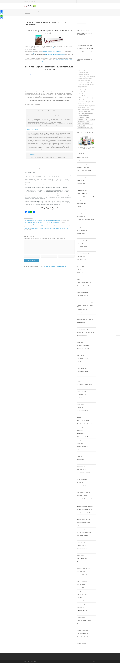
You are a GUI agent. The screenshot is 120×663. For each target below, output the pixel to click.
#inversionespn (80, 89)
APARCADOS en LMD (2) (82, 203)
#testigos (87, 117)
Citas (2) (78, 279)
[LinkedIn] (83, 1)
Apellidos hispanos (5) (81, 209)
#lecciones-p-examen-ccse (90, 89)
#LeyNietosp (89, 95)
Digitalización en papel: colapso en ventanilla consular (84, 34)
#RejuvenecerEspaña (89, 113)
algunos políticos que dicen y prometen (57, 47)
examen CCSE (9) (80, 400)
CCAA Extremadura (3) (81, 259)
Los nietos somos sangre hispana (84, 37)
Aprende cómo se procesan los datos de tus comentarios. (54, 266)
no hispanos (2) (80, 525)
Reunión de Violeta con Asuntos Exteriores (86, 51)
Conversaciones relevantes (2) (83, 312)
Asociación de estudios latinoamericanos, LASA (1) (85, 220)
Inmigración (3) (80, 456)
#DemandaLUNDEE (81, 78)
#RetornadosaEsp (81, 117)
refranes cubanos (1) (81, 578)
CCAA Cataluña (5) (80, 256)
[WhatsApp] (1, 16)
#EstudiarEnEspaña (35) (82, 177)
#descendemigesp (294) (82, 173)
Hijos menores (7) (80, 430)
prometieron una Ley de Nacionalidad (41, 53)
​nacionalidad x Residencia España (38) (85, 516)
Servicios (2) (79, 597)
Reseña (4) (79, 591)
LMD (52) (79, 489)
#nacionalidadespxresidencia (83, 103)
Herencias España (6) (81, 427)
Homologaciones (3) (81, 440)
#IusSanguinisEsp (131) (82, 190)
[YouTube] (86, 1)
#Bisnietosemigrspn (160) (82, 160)
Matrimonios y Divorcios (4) (82, 495)
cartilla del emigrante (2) (82, 240)
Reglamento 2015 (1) (81, 587)
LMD (91, 123)
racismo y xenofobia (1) (82, 565)
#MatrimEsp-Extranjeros (82, 99)
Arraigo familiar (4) (81, 216)
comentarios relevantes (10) (83, 285)
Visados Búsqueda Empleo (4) (83, 633)
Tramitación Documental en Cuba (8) (84, 620)
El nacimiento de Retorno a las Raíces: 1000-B (85, 26)
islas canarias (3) (80, 459)
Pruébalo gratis (49, 208)
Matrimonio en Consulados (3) (83, 492)
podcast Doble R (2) (81, 542)
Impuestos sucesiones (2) (82, 446)
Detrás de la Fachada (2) (82, 335)
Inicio (94, 661)
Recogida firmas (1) (81, 571)
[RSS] (94, 1)
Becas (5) (79, 227)
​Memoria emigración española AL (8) (84, 498)
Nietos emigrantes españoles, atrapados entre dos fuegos (36, 224)
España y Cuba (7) (80, 387)
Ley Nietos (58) (80, 482)
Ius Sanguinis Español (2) (82, 462)
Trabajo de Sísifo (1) (81, 614)
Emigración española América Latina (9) (85, 361)
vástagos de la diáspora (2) (82, 630)
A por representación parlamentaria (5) (85, 200)
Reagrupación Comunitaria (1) (83, 568)
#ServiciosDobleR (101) (81, 193)
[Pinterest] (92, 1)
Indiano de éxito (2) (81, 449)
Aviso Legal (34, 661)
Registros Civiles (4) (81, 584)
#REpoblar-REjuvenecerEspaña (83, 115)
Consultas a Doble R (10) (82, 309)
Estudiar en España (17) (82, 391)
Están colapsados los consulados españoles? (84, 55)
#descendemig (89, 78)
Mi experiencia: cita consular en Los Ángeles (84, 60)
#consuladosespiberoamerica (83, 74)
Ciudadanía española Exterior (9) (84, 282)
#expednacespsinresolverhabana (84, 80)
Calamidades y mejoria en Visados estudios (84, 41)
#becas (79, 70)
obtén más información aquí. (37, 185)
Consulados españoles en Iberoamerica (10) (85, 306)
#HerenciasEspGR (81, 82)
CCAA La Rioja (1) (80, 266)
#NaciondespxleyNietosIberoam (84, 105)
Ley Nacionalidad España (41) (83, 479)
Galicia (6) (79, 417)
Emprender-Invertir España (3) (83, 371)
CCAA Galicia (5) (80, 262)
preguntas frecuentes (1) (82, 545)
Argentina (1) (79, 213)
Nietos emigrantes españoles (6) (83, 519)
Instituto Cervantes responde (83, 123)
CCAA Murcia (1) (80, 269)
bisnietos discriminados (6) (82, 230)
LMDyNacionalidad (81, 125)
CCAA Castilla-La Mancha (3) (83, 253)
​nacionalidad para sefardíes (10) (83, 512)
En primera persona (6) (82, 374)
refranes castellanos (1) (82, 574)
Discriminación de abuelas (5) (83, 348)
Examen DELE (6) (80, 404)
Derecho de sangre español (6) (83, 325)
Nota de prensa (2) (81, 529)
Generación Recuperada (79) (83, 420)
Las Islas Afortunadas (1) (82, 476)
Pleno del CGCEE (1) (81, 538)
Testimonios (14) (80, 607)
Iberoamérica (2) (80, 443)
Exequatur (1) (80, 407)
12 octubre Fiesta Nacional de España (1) (85, 196)
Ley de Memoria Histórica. (45, 55)
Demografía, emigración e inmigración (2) (85, 319)
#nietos (88, 107)
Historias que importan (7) (82, 436)
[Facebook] (78, 1)
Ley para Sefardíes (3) (81, 485)
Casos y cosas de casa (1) (82, 246)
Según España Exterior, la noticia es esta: (33, 106)
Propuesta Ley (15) (81, 552)
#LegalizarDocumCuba (82, 91)
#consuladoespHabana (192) (83, 167)
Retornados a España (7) (82, 594)
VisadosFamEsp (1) (81, 640)
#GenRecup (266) (80, 180)
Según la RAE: (32, 154)
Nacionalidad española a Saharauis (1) (85, 506)
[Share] (1, 18)
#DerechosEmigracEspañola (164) (84, 170)
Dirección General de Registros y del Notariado (55, 54)
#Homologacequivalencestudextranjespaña (86, 84)
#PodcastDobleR (81, 113)
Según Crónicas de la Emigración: (32, 129)
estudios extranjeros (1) (82, 394)
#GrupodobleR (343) (81, 183)
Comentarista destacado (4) (82, 289)
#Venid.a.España (88, 119)
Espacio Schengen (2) (81, 378)
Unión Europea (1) (80, 623)
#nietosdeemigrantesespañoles (83, 109)
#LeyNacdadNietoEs (81, 95)
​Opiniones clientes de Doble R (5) (84, 532)
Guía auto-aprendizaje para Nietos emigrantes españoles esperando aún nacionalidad (42, 222)
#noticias (92, 109)
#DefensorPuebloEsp (91, 76)
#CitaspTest (84, 70)
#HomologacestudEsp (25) (82, 187)
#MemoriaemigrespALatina (83, 101)
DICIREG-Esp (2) (80, 342)
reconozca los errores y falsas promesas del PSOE (53, 51)
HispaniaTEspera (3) (81, 433)
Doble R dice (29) (80, 355)
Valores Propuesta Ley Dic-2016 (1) (84, 627)
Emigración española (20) (82, 358)
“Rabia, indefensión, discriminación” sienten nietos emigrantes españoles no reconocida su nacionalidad (46, 228)
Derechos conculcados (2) (82, 329)
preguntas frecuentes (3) (82, 548)
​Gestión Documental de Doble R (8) (84, 423)
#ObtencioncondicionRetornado (84, 111)
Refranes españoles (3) (81, 581)
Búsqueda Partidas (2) (81, 236)
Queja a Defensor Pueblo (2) (83, 558)
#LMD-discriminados (81, 97)
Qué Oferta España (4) (81, 555)
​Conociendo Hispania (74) (82, 295)
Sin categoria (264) (81, 604)
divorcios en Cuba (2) (81, 352)
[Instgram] (89, 1)
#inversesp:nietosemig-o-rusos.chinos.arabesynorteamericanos (85, 87)
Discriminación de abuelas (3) (83, 345)
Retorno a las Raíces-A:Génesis (83, 30)
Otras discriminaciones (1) (82, 535)
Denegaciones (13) (81, 322)
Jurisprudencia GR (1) (81, 466)
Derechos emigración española (83, 121)
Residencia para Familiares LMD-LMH (85, 48)
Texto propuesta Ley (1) (82, 610)
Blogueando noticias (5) (82, 233)
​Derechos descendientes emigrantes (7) (85, 332)
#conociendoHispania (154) (82, 164)
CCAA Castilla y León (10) (82, 249)
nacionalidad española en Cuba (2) (84, 509)
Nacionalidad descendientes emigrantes (85, 127)
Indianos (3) (79, 453)
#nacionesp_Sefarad (81, 107)
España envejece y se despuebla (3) (84, 384)
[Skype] (80, 1)
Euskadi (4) (79, 397)
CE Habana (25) (80, 272)
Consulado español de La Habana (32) (85, 302)
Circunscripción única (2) (82, 276)
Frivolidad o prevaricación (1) (83, 414)
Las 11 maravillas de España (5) (83, 472)
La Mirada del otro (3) (81, 469)
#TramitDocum (80, 119)
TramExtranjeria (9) (81, 617)
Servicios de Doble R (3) (82, 600)
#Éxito (93, 119)
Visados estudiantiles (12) (82, 636)
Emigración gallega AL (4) (82, 365)
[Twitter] (75, 1)
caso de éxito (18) (80, 243)
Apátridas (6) (79, 206)
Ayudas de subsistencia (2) (82, 223)
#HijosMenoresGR (89, 82)
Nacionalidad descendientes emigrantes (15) (85, 502)
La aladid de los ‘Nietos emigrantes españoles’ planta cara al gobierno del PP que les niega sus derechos (46, 225)
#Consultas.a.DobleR (81, 76)
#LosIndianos (89, 97)
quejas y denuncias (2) (81, 561)
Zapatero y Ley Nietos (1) (82, 643)
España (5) (79, 381)
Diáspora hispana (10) (81, 338)
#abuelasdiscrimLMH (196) (82, 157)
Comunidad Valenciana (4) (82, 292)
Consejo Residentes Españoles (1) (84, 298)
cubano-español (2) (81, 316)
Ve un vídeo (27, 185)
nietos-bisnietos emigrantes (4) (83, 522)
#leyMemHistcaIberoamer (82, 93)
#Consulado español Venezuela (83, 72)
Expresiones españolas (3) (82, 410)
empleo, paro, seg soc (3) (82, 368)
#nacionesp (93, 105)
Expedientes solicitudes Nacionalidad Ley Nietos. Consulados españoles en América (42, 220)
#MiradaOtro (91, 101)
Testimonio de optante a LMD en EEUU (85, 45)
